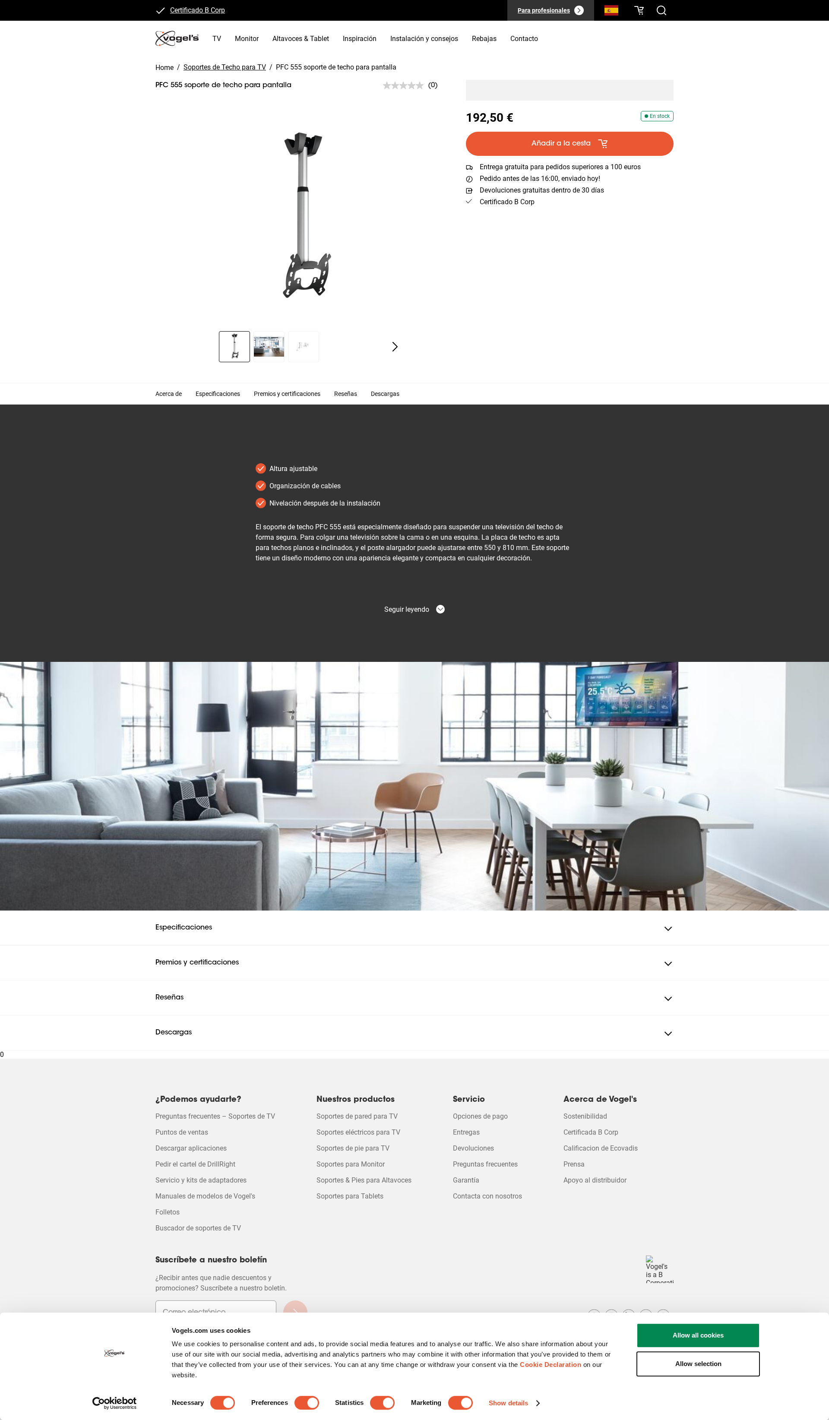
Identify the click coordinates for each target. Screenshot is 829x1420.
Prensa (574, 1164)
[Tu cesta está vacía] (639, 10)
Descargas (385, 393)
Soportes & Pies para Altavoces (363, 1180)
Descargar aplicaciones (191, 1148)
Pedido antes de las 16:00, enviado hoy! (540, 178)
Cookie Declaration (550, 1364)
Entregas (466, 1132)
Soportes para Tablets (349, 1196)
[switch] (306, 1403)
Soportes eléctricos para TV (358, 1132)
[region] (303, 219)
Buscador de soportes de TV (198, 1228)
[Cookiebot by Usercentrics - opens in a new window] (114, 1403)
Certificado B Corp (197, 10)
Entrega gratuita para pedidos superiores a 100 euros (560, 167)
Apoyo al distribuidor (594, 1180)
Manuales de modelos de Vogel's (205, 1196)
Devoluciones (473, 1148)
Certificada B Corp (590, 1132)
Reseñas (345, 393)
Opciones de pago (480, 1116)
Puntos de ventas (181, 1132)
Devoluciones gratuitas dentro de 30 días (542, 190)
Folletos (167, 1212)
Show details (508, 1403)
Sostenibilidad (585, 1116)
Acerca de (168, 393)
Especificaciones (218, 393)
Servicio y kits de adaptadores (201, 1180)
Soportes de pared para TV (357, 1116)
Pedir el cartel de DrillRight (195, 1164)
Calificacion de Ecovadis (600, 1148)
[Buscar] (611, 12)
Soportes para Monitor (350, 1164)
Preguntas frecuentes (485, 1164)
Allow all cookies (698, 1335)
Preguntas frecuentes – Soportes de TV (215, 1116)
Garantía (466, 1180)
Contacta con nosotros (487, 1196)
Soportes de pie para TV (352, 1148)
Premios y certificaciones (287, 393)
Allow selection (698, 1363)
